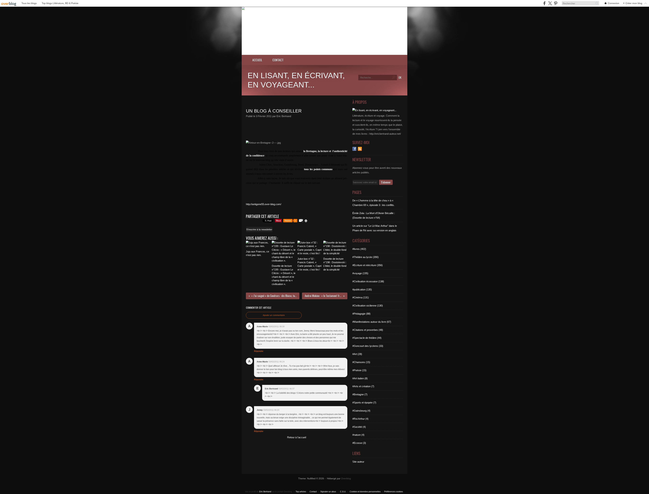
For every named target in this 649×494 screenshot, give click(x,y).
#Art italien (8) (360, 378)
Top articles (301, 491)
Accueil (257, 60)
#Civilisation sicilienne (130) (367, 305)
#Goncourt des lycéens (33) (367, 345)
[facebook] (544, 3)
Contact (277, 60)
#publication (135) (362, 289)
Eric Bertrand (265, 491)
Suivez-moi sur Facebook (354, 149)
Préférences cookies (393, 491)
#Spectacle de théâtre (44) (366, 337)
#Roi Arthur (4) (360, 418)
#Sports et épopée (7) (364, 402)
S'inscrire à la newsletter (259, 229)
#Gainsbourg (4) (361, 410)
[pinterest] (556, 3)
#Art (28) (357, 354)
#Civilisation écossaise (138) (368, 281)
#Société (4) (359, 426)
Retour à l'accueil (296, 437)
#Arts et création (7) (363, 386)
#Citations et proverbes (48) (367, 329)
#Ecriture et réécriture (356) (367, 265)
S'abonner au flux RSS (360, 149)
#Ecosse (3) (359, 442)
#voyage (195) (360, 273)
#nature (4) (358, 434)
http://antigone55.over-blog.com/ (263, 204)
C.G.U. (343, 491)
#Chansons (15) (361, 362)
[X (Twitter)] (550, 3)
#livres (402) (359, 249)
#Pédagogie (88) (361, 313)
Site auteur (358, 461)
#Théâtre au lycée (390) (365, 257)
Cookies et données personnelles (365, 491)
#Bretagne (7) (359, 394)
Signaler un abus (328, 491)
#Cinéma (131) (360, 297)
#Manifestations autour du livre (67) (371, 321)
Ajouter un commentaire (274, 315)
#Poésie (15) (359, 370)
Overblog (346, 478)
